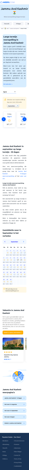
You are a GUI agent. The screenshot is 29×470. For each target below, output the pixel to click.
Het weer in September (11, 410)
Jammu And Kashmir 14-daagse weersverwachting (14, 173)
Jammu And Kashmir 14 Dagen (13, 398)
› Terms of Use (17, 459)
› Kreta (4, 451)
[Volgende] (24, 119)
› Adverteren (17, 448)
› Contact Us (17, 455)
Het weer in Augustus (11, 404)
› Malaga (4, 455)
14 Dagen (18, 23)
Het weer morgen (10, 417)
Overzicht (6, 23)
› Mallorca (4, 459)
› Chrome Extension (19, 440)
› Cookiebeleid (17, 466)
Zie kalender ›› (7, 84)
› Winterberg (5, 444)
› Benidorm (5, 440)
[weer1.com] (7, 2)
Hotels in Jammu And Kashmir (12, 332)
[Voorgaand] (4, 119)
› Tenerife (4, 448)
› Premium (16, 444)
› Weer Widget (17, 451)
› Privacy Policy (18, 462)
